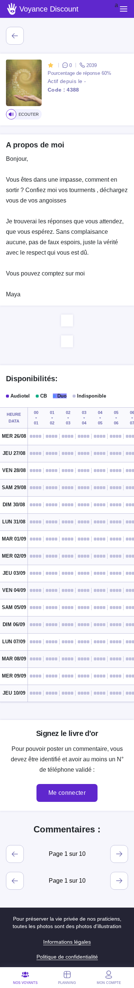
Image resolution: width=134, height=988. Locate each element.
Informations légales (67, 942)
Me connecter (67, 793)
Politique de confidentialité (67, 957)
